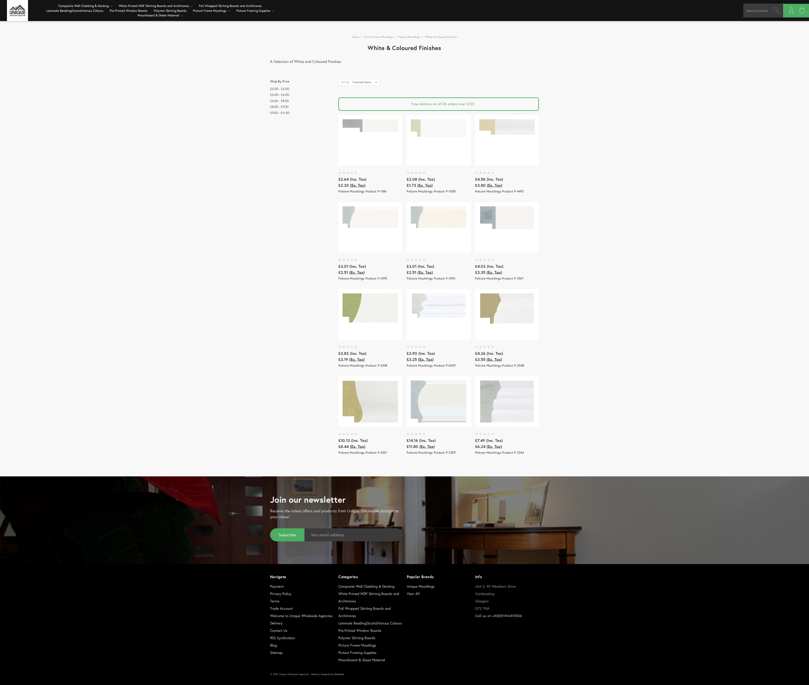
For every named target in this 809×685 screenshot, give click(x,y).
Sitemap (276, 652)
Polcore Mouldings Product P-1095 (362, 278)
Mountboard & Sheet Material (159, 15)
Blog (273, 645)
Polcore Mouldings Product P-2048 (499, 365)
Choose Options (370, 140)
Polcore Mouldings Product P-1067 (499, 278)
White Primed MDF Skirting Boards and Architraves (154, 6)
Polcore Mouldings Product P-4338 (362, 365)
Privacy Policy (280, 593)
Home (355, 37)
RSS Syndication (282, 637)
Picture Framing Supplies (253, 10)
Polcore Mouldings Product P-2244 (499, 452)
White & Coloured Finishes (441, 37)
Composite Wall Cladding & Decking (84, 6)
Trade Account (281, 608)
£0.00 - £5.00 (279, 89)
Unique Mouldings (421, 586)
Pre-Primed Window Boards (128, 10)
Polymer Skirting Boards (170, 10)
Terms (274, 601)
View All (413, 593)
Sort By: (345, 82)
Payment (277, 586)
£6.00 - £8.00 (279, 101)
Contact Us (278, 630)
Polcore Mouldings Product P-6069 (431, 365)
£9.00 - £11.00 (279, 113)
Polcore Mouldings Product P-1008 (431, 191)
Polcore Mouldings (409, 37)
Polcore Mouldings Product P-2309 (431, 452)
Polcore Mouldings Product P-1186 (362, 191)
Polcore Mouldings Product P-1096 (431, 278)
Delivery (276, 623)
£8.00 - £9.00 (279, 107)
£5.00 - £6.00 (279, 95)
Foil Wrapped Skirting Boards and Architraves (230, 6)
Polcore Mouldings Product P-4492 (499, 191)
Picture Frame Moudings (210, 10)
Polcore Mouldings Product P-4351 (362, 452)
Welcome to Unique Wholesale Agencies (301, 615)
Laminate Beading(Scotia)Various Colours (74, 10)
